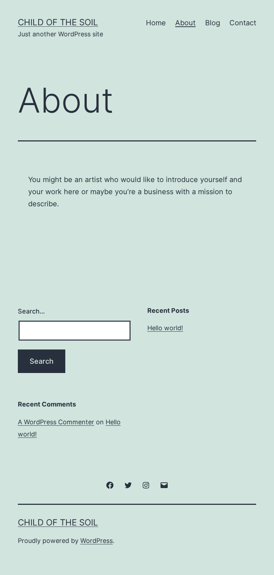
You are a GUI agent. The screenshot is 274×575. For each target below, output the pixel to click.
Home (156, 23)
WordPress (96, 540)
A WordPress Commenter (56, 422)
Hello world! (165, 328)
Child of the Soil (58, 22)
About (185, 23)
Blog (212, 23)
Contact (242, 23)
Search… (31, 311)
